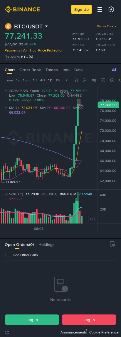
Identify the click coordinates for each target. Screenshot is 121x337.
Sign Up (81, 9)
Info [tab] (66, 69)
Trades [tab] (52, 69)
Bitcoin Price (105, 26)
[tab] (17, 244)
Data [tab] (78, 69)
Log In (32, 319)
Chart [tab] (10, 69)
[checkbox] (21, 255)
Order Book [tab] (30, 69)
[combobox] (94, 80)
